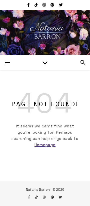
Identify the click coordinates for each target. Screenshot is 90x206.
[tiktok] (36, 5)
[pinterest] (52, 5)
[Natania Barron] (45, 32)
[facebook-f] (28, 5)
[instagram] (44, 5)
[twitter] (61, 5)
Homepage (45, 144)
